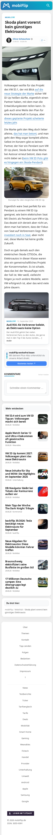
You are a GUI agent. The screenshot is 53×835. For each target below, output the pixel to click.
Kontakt (25, 639)
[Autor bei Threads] (32, 39)
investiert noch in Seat (17, 235)
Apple (25, 788)
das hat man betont (25, 133)
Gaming (25, 738)
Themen (25, 633)
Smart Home (25, 732)
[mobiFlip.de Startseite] (16, 5)
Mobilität (25, 725)
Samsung (25, 795)
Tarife (25, 713)
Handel (25, 757)
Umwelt (25, 776)
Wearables (25, 744)
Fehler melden (43, 374)
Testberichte (25, 694)
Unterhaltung (25, 769)
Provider (25, 763)
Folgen (25, 652)
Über (25, 627)
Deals (25, 719)
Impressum (25, 671)
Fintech (25, 751)
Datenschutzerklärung (25, 664)
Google (25, 801)
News (25, 687)
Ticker (25, 700)
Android (25, 782)
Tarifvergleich (25, 706)
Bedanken (25, 658)
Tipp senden (25, 646)
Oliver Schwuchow (21, 39)
